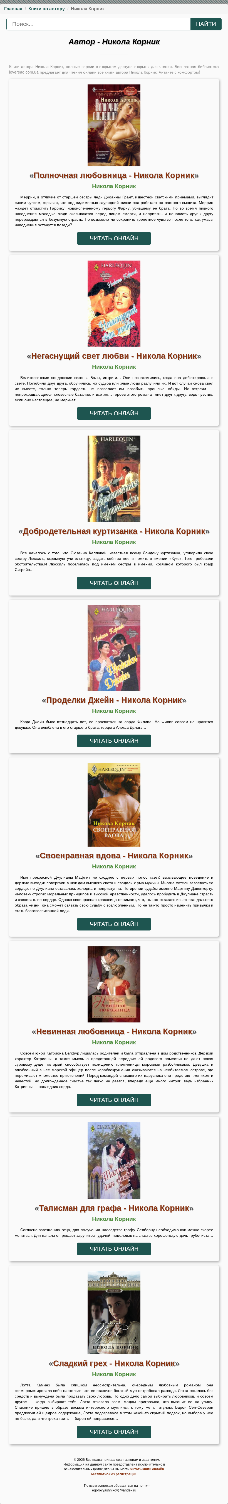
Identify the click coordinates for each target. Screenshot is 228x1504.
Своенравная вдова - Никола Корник (114, 855)
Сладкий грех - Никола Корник (114, 1363)
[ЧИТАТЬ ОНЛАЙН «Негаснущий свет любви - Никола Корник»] (114, 305)
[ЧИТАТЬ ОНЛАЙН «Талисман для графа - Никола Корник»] (114, 1162)
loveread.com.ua (24, 72)
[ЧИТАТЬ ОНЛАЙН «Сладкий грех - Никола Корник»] (114, 1314)
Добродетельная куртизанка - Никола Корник (114, 531)
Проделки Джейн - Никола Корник (114, 699)
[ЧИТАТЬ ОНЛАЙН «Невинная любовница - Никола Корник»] (114, 986)
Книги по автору (46, 8)
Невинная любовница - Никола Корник (114, 1031)
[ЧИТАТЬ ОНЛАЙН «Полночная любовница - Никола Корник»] (114, 127)
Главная (13, 8)
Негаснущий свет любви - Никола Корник (114, 355)
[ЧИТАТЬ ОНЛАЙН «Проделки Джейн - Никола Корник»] (114, 649)
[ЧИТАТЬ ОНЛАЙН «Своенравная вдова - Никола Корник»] (114, 806)
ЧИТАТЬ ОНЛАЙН (114, 238)
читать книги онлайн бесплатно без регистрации (127, 1471)
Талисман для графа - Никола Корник (114, 1208)
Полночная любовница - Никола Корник (114, 175)
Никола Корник (114, 186)
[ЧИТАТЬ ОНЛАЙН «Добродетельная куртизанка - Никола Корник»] (114, 480)
